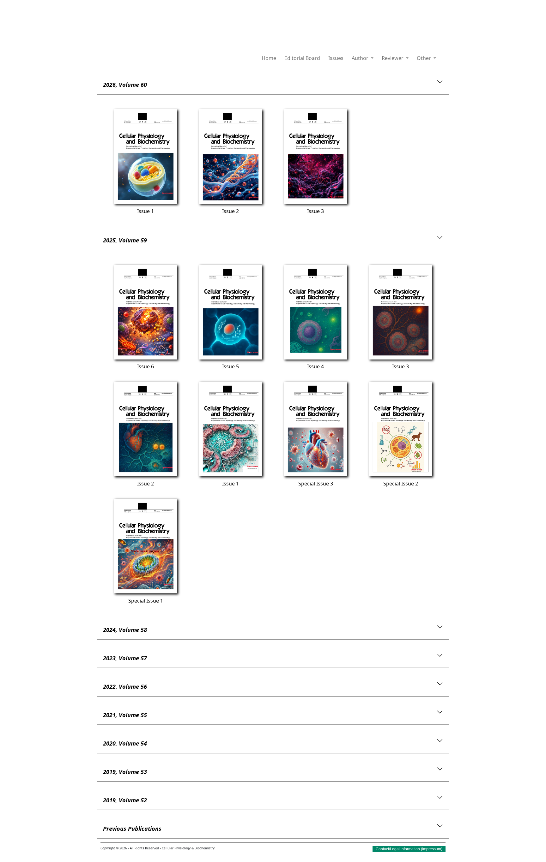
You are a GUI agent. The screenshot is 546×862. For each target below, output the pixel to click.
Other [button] (424, 58)
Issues (335, 58)
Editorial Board (302, 58)
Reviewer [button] (393, 58)
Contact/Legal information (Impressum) (409, 849)
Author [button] (361, 58)
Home (269, 58)
